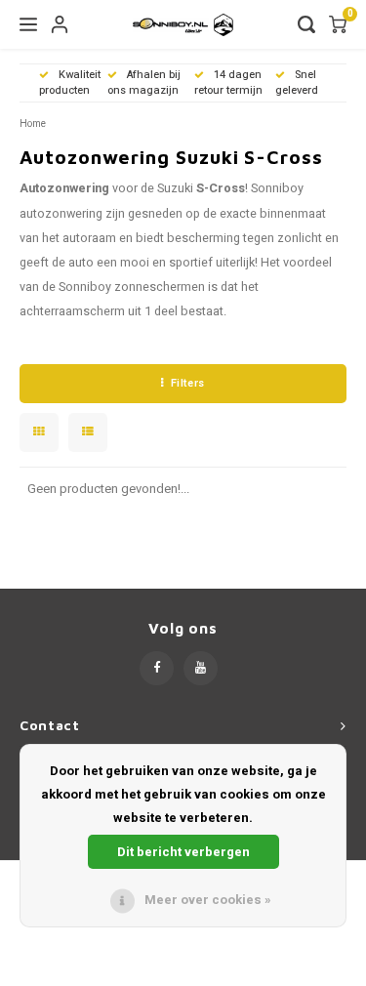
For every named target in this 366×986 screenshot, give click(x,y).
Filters (188, 383)
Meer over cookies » (207, 899)
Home (33, 123)
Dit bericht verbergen (183, 851)
